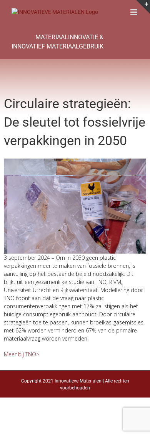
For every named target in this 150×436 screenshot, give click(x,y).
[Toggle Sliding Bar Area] (143, 7)
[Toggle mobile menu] (134, 12)
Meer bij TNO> (21, 354)
